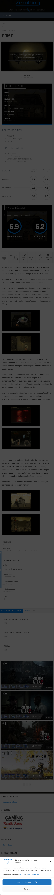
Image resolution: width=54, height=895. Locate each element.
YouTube (22, 875)
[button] (50, 861)
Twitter (29, 875)
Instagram (35, 875)
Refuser (27, 889)
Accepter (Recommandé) (27, 882)
